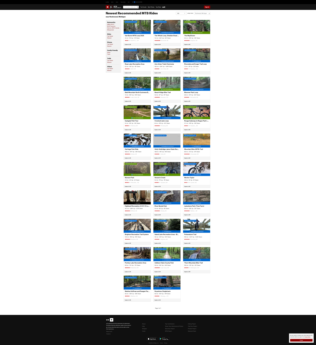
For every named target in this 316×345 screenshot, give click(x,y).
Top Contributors (169, 324)
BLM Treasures (111, 26)
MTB (112, 2)
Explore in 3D (128, 44)
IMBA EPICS (110, 24)
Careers (108, 334)
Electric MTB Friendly (113, 28)
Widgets (144, 328)
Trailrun (123, 2)
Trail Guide (143, 7)
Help (143, 326)
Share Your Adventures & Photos (174, 326)
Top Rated (110, 36)
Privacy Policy (307, 337)
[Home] (114, 7)
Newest (109, 38)
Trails (108, 54)
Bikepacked (110, 30)
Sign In (207, 7)
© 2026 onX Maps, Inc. (154, 343)
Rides (108, 52)
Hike (117, 2)
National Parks (192, 331)
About (143, 324)
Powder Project (192, 328)
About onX (109, 331)
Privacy (165, 343)
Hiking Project (192, 324)
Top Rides (158, 7)
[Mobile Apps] (164, 7)
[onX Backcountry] (137, 2)
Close (301, 340)
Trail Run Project (192, 326)
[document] (301, 338)
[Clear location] (209, 13)
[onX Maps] (109, 321)
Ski (129, 2)
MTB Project (168, 331)
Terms (161, 343)
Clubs (143, 331)
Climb (107, 2)
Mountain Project (170, 328)
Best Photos (151, 7)
